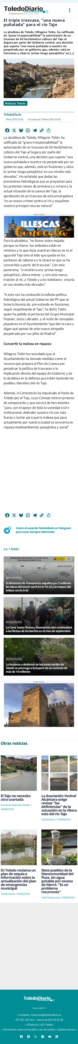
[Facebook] (21, 1036)
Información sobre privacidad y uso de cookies (29, 1029)
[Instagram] (28, 1036)
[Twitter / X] (35, 1036)
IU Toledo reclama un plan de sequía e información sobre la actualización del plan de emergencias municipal (18, 879)
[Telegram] (42, 1036)
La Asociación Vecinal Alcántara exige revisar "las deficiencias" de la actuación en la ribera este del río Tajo (59, 804)
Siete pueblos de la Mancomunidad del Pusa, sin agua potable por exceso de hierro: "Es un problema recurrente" (57, 881)
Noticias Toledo (15, 103)
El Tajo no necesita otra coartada (15, 797)
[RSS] (56, 1036)
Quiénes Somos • (67, 1029)
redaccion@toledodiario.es (46, 1014)
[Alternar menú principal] (69, 10)
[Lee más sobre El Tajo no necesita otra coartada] (19, 773)
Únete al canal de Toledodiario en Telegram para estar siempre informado (43, 530)
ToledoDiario (12, 114)
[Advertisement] (39, 473)
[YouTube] (49, 1036)
